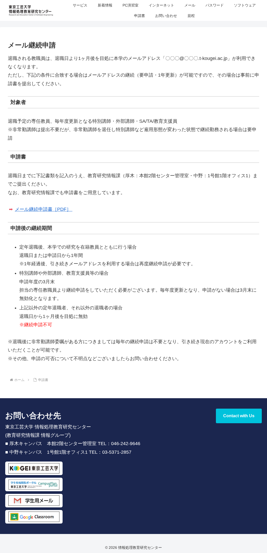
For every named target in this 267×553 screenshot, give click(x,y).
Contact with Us (238, 416)
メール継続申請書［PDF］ (43, 209)
